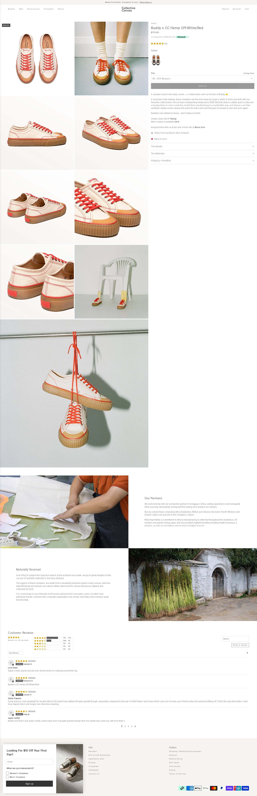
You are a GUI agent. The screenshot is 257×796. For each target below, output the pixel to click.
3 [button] (128, 726)
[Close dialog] (79, 747)
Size (153, 73)
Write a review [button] (240, 645)
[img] (22, 661)
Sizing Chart (249, 73)
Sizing (173, 119)
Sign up (29, 783)
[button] (157, 43)
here (177, 121)
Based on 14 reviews (18, 640)
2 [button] (125, 726)
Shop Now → (146, 2)
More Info (200, 127)
